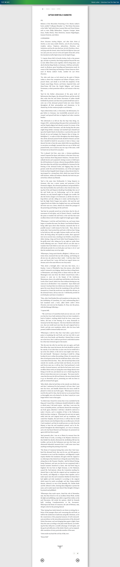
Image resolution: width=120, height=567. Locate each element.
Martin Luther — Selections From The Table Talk (105, 2)
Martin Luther (48, 9)
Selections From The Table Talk (53, 9)
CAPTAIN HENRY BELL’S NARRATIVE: (58, 9)
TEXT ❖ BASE (5, 2)
